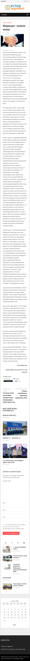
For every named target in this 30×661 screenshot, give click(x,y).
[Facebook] (24, 1)
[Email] (28, 1)
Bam (22, 658)
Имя (4, 503)
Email (5, 510)
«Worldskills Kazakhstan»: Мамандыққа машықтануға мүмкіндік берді (20, 568)
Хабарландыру (7, 577)
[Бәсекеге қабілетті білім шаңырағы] (7, 556)
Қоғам (4, 22)
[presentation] (6, 542)
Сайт (4, 517)
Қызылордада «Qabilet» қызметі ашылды (20, 584)
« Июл (14, 625)
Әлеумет (9, 22)
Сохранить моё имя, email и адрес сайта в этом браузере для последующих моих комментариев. (14, 526)
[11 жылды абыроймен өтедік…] (7, 547)
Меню (5, 14)
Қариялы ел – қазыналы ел (11, 438)
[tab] (6, 542)
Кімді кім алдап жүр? (9, 415)
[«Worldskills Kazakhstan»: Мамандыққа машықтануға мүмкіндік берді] (7, 565)
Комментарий (7, 481)
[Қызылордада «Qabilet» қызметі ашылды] (7, 584)
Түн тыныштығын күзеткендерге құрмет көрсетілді (13, 461)
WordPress (17, 658)
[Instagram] (26, 1)
